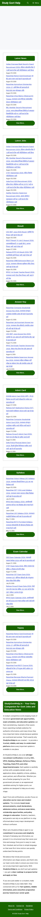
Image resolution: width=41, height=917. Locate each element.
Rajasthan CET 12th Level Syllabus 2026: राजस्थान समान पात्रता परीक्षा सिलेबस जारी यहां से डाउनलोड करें (20, 493)
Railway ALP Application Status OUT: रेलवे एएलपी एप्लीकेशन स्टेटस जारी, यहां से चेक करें (20, 411)
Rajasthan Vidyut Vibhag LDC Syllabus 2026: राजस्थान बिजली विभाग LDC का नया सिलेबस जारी (20, 482)
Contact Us (20, 906)
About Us (11, 906)
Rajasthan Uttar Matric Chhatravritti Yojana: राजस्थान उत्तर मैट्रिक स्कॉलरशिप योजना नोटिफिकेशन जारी (19, 99)
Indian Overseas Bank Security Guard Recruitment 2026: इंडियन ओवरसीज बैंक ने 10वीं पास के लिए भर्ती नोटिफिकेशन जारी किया (20, 67)
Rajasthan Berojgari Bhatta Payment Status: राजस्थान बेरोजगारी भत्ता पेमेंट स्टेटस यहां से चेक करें (20, 680)
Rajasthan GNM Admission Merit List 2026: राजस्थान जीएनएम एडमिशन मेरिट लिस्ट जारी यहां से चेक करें (20, 264)
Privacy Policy (28, 909)
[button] (28, 3)
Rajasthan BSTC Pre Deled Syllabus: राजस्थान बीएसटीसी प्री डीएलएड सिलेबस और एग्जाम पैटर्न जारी (19, 525)
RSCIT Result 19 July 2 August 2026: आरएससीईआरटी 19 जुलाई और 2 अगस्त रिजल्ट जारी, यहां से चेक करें (20, 243)
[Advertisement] (20, 28)
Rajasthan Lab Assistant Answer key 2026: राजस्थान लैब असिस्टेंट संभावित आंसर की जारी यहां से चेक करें (19, 325)
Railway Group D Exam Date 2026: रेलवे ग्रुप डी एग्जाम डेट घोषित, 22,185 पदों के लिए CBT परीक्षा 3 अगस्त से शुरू (20, 589)
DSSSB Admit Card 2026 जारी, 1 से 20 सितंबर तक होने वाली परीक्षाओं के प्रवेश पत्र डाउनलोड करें (19, 399)
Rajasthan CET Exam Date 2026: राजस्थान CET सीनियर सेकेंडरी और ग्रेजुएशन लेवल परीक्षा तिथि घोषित (20, 578)
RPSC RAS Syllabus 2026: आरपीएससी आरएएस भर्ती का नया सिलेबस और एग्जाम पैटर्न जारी (19, 505)
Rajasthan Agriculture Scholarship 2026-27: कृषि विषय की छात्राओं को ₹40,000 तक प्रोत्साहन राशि (19, 87)
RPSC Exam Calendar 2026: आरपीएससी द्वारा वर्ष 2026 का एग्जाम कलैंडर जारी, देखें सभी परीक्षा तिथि (20, 601)
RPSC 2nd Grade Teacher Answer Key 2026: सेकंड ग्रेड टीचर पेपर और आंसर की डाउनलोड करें (20, 349)
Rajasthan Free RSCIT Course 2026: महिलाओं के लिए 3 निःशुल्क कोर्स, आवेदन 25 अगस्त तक (19, 668)
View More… (20, 123)
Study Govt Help (11, 2)
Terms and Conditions (15, 909)
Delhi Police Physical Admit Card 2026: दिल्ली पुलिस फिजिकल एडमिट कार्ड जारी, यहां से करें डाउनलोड (19, 446)
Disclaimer (29, 906)
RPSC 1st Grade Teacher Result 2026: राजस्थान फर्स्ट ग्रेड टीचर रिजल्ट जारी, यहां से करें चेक (20, 275)
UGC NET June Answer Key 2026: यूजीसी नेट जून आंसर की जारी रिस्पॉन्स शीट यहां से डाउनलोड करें (20, 337)
